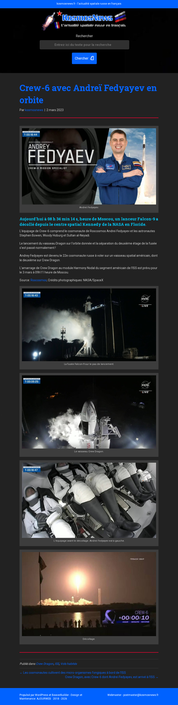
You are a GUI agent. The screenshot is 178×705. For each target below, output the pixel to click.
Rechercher (84, 36)
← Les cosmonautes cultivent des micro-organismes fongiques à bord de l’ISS (73, 672)
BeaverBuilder (60, 695)
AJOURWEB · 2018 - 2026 (52, 698)
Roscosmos (39, 280)
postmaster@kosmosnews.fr (140, 695)
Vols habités (68, 663)
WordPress (41, 695)
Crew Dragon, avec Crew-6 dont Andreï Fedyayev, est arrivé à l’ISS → (111, 677)
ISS (57, 663)
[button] (84, 58)
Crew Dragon (44, 663)
